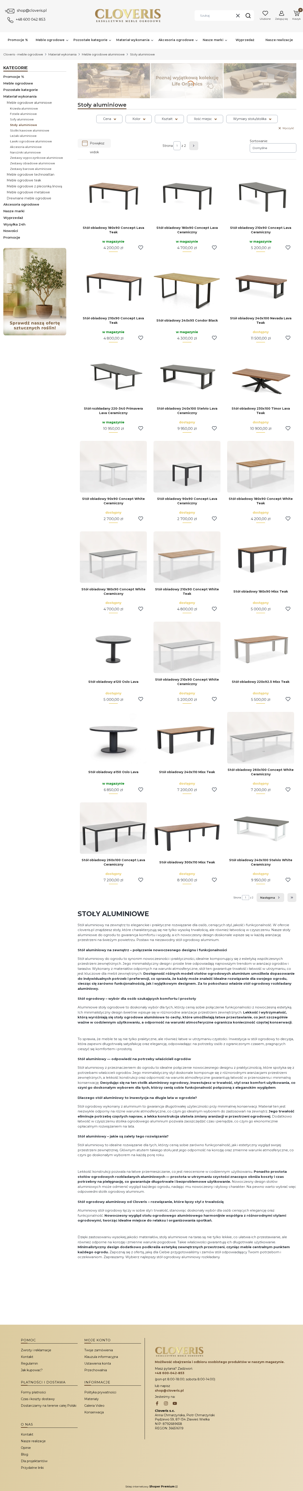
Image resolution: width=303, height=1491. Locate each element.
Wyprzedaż (13, 218)
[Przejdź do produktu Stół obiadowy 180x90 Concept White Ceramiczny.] (113, 557)
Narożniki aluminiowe (25, 152)
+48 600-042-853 (169, 1373)
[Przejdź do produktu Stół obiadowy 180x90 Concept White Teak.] (260, 466)
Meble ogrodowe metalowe (28, 192)
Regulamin (29, 1363)
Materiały (91, 1399)
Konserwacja (94, 1412)
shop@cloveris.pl (32, 10)
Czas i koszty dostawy (38, 1399)
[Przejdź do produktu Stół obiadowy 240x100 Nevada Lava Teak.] (260, 286)
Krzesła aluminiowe (24, 108)
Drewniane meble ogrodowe (29, 198)
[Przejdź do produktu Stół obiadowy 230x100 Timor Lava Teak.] (260, 376)
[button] (248, 15)
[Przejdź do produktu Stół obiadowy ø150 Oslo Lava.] (113, 737)
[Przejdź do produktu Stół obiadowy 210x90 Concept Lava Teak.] (113, 286)
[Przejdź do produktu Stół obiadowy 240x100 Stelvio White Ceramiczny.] (260, 828)
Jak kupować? (32, 1370)
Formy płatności (33, 1392)
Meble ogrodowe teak (24, 180)
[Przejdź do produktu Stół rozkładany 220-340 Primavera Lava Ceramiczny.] (113, 376)
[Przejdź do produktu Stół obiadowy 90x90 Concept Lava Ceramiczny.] (186, 466)
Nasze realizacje (33, 1441)
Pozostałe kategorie (20, 90)
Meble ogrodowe (18, 83)
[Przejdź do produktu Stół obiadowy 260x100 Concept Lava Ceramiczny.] (113, 828)
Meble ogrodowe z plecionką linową (34, 186)
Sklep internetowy (150, 1486)
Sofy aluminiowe (22, 119)
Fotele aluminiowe (23, 114)
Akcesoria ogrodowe (21, 204)
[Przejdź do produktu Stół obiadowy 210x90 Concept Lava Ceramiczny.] (260, 195)
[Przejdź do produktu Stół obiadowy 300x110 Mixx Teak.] (186, 828)
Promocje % (13, 77)
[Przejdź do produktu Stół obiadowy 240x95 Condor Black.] (186, 286)
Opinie (26, 1448)
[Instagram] (166, 1404)
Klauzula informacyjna (101, 1357)
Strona (168, 146)
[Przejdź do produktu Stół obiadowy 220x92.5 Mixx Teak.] (260, 647)
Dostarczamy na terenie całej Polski (48, 1406)
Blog (24, 1454)
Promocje (11, 237)
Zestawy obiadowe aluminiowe (32, 163)
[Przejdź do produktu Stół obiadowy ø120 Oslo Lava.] (113, 647)
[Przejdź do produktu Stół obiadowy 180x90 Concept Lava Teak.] (113, 195)
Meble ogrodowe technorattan (30, 175)
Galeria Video (94, 1406)
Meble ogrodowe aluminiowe (103, 54)
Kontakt (27, 1357)
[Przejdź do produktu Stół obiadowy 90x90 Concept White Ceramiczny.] (113, 466)
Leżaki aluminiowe (23, 136)
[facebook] (157, 1404)
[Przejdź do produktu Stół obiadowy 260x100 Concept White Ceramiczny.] (260, 737)
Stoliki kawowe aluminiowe (29, 130)
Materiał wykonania (62, 54)
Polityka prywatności (100, 1392)
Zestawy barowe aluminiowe (30, 169)
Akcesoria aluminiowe (26, 147)
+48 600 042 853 (30, 19)
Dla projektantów (34, 1461)
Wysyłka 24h (14, 224)
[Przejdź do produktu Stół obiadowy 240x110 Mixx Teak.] (186, 737)
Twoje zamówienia (98, 1350)
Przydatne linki (32, 1468)
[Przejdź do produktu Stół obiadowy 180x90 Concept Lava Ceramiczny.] (186, 195)
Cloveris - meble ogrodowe (23, 54)
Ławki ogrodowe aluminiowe (31, 141)
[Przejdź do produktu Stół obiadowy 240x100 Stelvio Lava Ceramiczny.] (186, 376)
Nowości (10, 231)
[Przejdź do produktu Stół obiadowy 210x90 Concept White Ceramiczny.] (186, 647)
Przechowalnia (95, 1370)
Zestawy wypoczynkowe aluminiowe (36, 157)
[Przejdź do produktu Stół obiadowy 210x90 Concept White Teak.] (186, 557)
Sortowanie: (259, 141)
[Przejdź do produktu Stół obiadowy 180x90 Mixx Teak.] (260, 557)
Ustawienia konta (97, 1363)
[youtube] (175, 1404)
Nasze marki (13, 211)
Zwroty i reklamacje (36, 1350)
